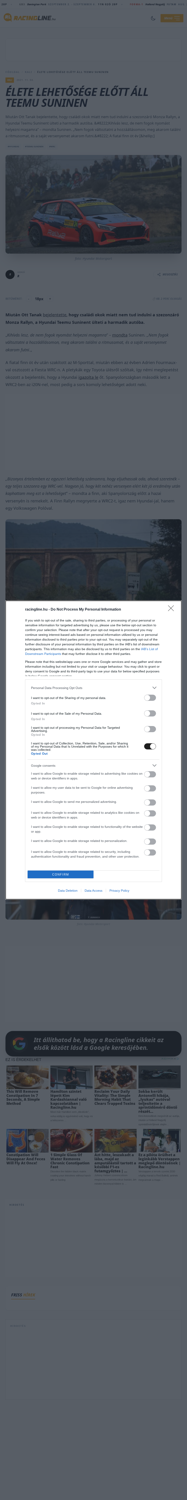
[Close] (172, 609)
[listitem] (93, 687)
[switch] (150, 698)
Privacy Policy (119, 890)
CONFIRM (60, 874)
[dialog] (93, 750)
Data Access (93, 890)
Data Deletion (68, 890)
